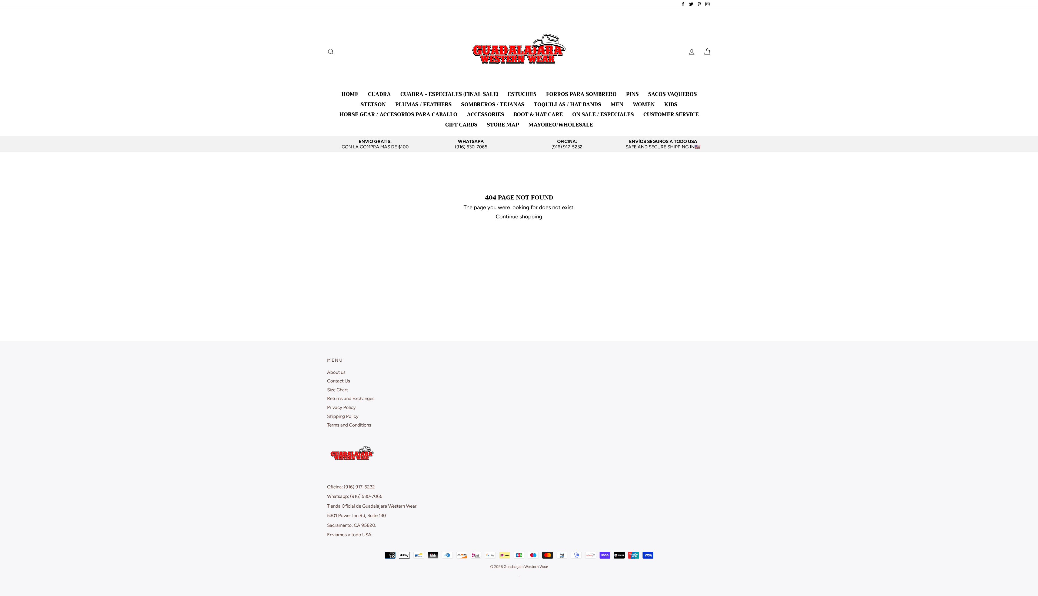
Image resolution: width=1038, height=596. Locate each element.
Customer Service (671, 114)
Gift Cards (461, 124)
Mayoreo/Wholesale (560, 124)
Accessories (485, 114)
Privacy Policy (341, 407)
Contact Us (338, 381)
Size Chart (337, 389)
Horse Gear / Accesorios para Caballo (398, 114)
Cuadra (379, 94)
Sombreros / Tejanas (492, 104)
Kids (670, 104)
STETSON (373, 104)
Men (617, 104)
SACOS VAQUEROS (672, 94)
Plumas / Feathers (423, 104)
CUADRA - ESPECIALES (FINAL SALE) (449, 94)
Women (644, 104)
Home (349, 94)
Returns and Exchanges (350, 398)
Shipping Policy (342, 416)
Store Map (503, 124)
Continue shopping (519, 216)
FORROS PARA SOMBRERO (581, 94)
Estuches (522, 94)
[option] (375, 144)
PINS (632, 94)
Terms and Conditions (349, 425)
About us (336, 372)
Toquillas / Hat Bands (567, 104)
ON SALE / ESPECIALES (603, 114)
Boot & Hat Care (538, 114)
